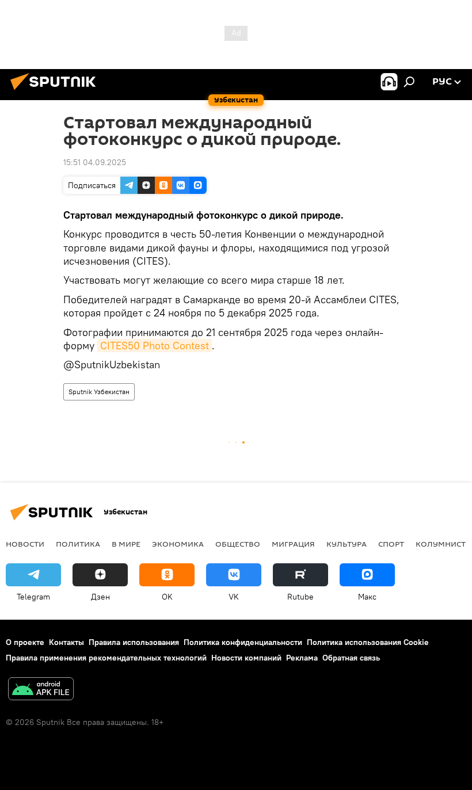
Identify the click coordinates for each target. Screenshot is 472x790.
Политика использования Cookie (368, 642)
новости (25, 544)
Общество (237, 544)
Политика (78, 544)
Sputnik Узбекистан (99, 391)
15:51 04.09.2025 (94, 162)
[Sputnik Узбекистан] (56, 91)
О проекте (25, 642)
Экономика (178, 544)
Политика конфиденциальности (243, 642)
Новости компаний (246, 657)
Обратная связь (351, 657)
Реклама (302, 657)
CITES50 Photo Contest (154, 345)
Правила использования (134, 642)
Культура (346, 544)
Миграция (293, 544)
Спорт (391, 544)
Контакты (66, 642)
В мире (126, 544)
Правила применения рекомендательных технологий (106, 657)
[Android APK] (41, 690)
